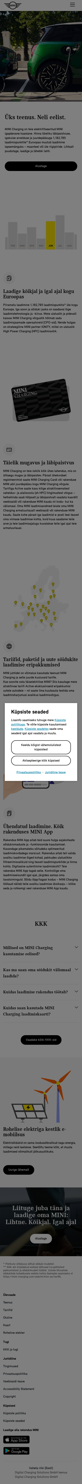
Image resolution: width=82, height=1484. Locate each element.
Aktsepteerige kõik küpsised (41, 760)
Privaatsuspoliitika (29, 772)
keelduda (17, 729)
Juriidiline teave (55, 772)
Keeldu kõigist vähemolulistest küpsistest (41, 747)
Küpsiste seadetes (37, 729)
